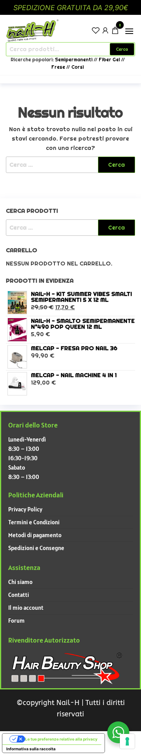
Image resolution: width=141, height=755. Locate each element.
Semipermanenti (74, 60)
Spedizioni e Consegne (36, 548)
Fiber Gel (109, 60)
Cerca (122, 49)
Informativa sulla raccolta (31, 748)
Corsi (77, 67)
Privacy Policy (25, 509)
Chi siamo (20, 582)
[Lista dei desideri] (95, 29)
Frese (58, 67)
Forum (16, 620)
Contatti (18, 594)
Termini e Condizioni (34, 522)
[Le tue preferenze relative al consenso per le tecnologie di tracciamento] (127, 741)
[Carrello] (115, 31)
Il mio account (25, 607)
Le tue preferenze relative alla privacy (61, 739)
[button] (129, 31)
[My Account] (105, 29)
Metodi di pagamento (34, 535)
